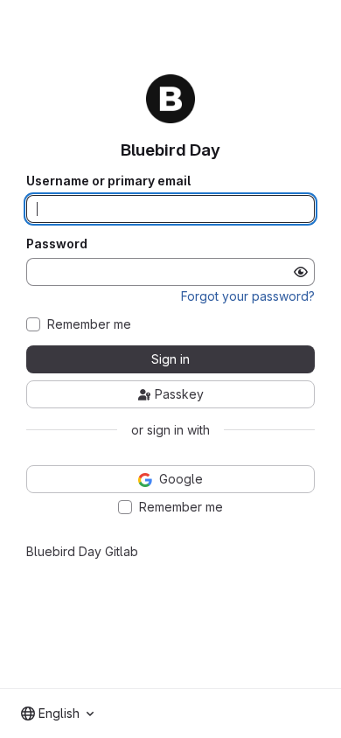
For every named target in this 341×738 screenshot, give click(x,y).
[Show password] (301, 272)
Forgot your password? (248, 296)
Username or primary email (108, 181)
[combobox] (57, 713)
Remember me (89, 324)
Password (56, 244)
